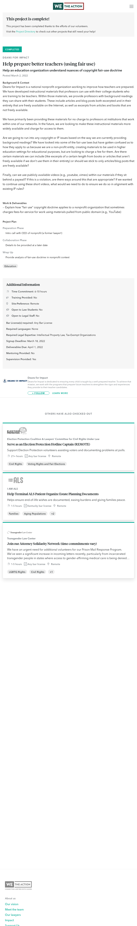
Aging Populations (35, 513)
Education (10, 266)
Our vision (11, 904)
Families (13, 513)
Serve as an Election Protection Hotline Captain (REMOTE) (48, 444)
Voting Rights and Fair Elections (46, 464)
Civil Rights (15, 464)
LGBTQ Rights (17, 572)
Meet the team (14, 909)
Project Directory (25, 31)
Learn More (60, 393)
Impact (9, 920)
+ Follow (38, 392)
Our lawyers (13, 914)
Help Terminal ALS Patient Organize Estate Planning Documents (53, 494)
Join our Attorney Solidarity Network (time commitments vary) (52, 543)
